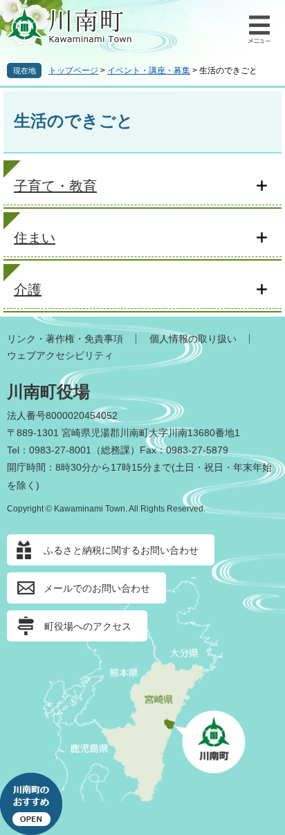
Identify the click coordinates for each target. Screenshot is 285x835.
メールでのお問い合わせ (97, 588)
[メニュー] (257, 27)
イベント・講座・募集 (148, 70)
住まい (34, 237)
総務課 (115, 450)
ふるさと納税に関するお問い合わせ (121, 550)
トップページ (73, 70)
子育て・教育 (55, 186)
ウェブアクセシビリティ (60, 355)
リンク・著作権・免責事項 (65, 338)
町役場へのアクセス (87, 626)
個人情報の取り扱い (193, 338)
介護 (28, 289)
